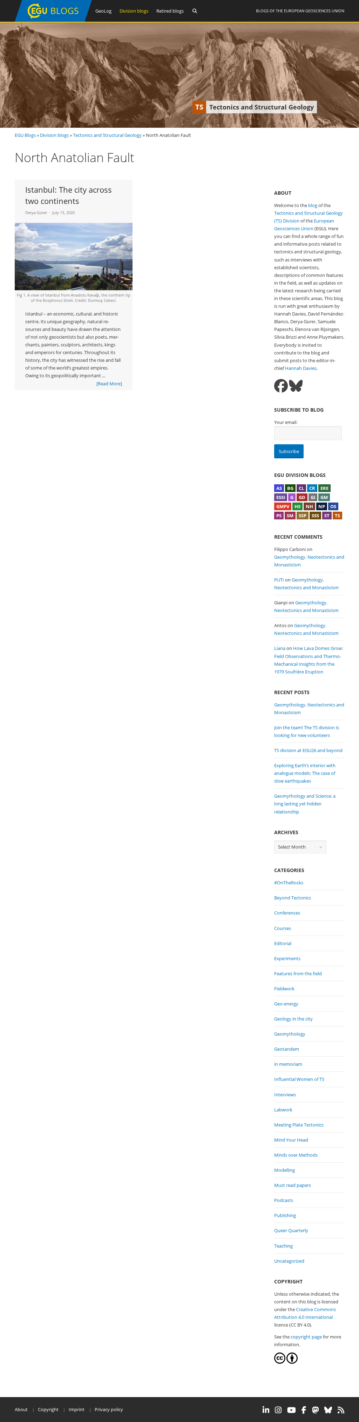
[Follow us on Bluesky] (296, 386)
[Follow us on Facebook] (281, 386)
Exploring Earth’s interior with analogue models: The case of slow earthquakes (305, 773)
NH (309, 506)
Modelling (284, 1170)
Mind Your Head (291, 1140)
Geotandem (286, 1049)
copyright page (306, 1337)
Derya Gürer (36, 212)
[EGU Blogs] (53, 20)
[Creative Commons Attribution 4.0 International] (279, 1362)
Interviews (285, 1094)
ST (327, 515)
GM (324, 497)
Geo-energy (286, 1004)
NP (321, 506)
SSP (302, 515)
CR (312, 488)
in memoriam (288, 1064)
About (21, 1409)
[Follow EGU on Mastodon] (315, 1410)
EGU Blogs (25, 135)
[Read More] (109, 383)
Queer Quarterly (291, 1230)
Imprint (76, 1409)
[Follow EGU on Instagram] (278, 1410)
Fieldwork (284, 988)
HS (297, 506)
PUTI (279, 580)
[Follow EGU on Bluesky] (328, 1410)
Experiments (287, 958)
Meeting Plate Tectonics (299, 1125)
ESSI (280, 497)
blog (312, 205)
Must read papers (292, 1185)
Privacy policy (109, 1409)
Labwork (283, 1110)
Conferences (287, 913)
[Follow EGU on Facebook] (304, 1410)
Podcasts (283, 1200)
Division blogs (134, 11)
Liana (279, 648)
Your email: (285, 422)
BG (290, 488)
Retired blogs (170, 11)
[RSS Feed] (341, 1410)
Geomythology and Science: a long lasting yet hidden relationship (305, 804)
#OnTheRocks (288, 882)
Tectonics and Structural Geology (107, 135)
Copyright (48, 1409)
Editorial (282, 943)
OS (333, 506)
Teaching (283, 1246)
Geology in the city (293, 1019)
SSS (315, 515)
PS (279, 515)
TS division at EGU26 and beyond (308, 750)
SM (290, 515)
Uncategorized (289, 1261)
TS (337, 515)
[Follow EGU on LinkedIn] (266, 1410)
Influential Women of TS (299, 1079)
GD (302, 497)
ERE (324, 488)
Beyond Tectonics (292, 898)
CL (301, 488)
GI (313, 497)
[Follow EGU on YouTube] (291, 1410)
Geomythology (289, 1034)
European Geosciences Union (314, 10)
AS (279, 488)
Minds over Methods (296, 1155)
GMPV (282, 506)
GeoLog (103, 11)
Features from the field (298, 973)
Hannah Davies (301, 368)
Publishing (285, 1215)
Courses (282, 928)
